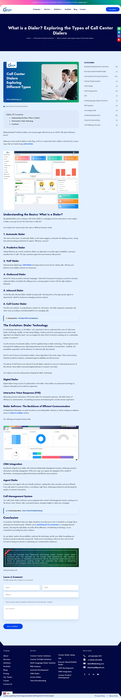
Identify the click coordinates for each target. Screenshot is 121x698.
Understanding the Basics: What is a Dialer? (26, 118)
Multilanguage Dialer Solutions (96, 101)
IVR (85, 96)
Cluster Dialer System (92, 81)
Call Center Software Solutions (16, 106)
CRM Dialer (88, 86)
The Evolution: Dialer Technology (22, 121)
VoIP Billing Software (92, 125)
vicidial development (92, 115)
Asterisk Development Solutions (96, 67)
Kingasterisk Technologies (44, 696)
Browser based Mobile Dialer (95, 71)
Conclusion (15, 124)
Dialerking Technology (17, 696)
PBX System (88, 105)
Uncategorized (90, 110)
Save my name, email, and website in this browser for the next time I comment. (29, 602)
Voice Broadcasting (92, 120)
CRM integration (90, 91)
